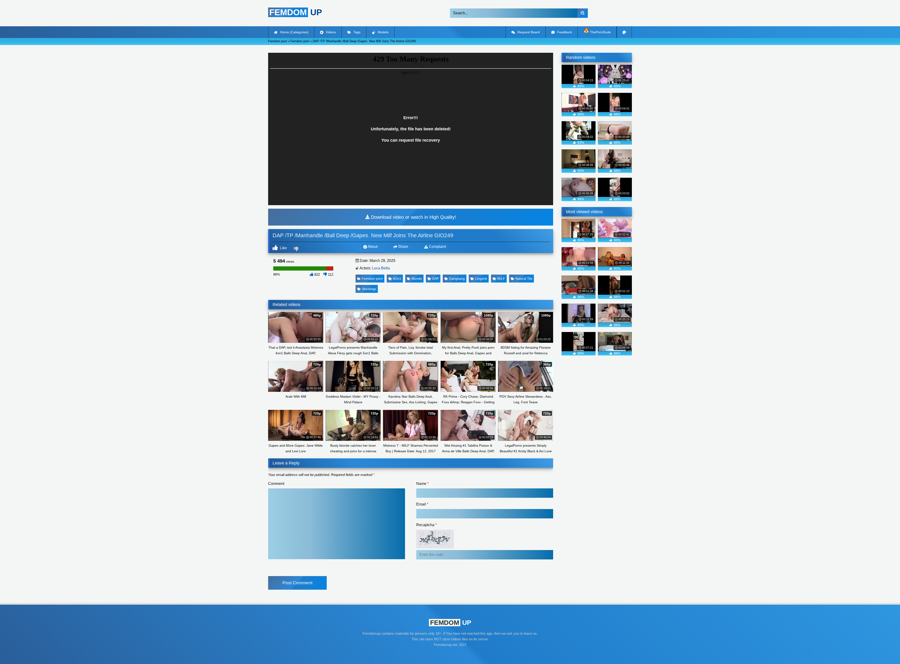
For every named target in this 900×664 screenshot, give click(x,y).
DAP (435, 278)
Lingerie (481, 278)
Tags (356, 32)
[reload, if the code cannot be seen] (435, 547)
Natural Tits (523, 278)
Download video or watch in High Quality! (413, 217)
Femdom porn (372, 278)
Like (283, 248)
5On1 (397, 278)
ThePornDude (600, 32)
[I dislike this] (297, 249)
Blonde (417, 278)
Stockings (369, 289)
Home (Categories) (293, 32)
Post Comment (297, 582)
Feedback (564, 32)
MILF (501, 278)
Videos (330, 32)
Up (295, 12)
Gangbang (457, 278)
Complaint (437, 247)
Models (383, 32)
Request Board (528, 32)
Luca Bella (381, 268)
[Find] (582, 13)
